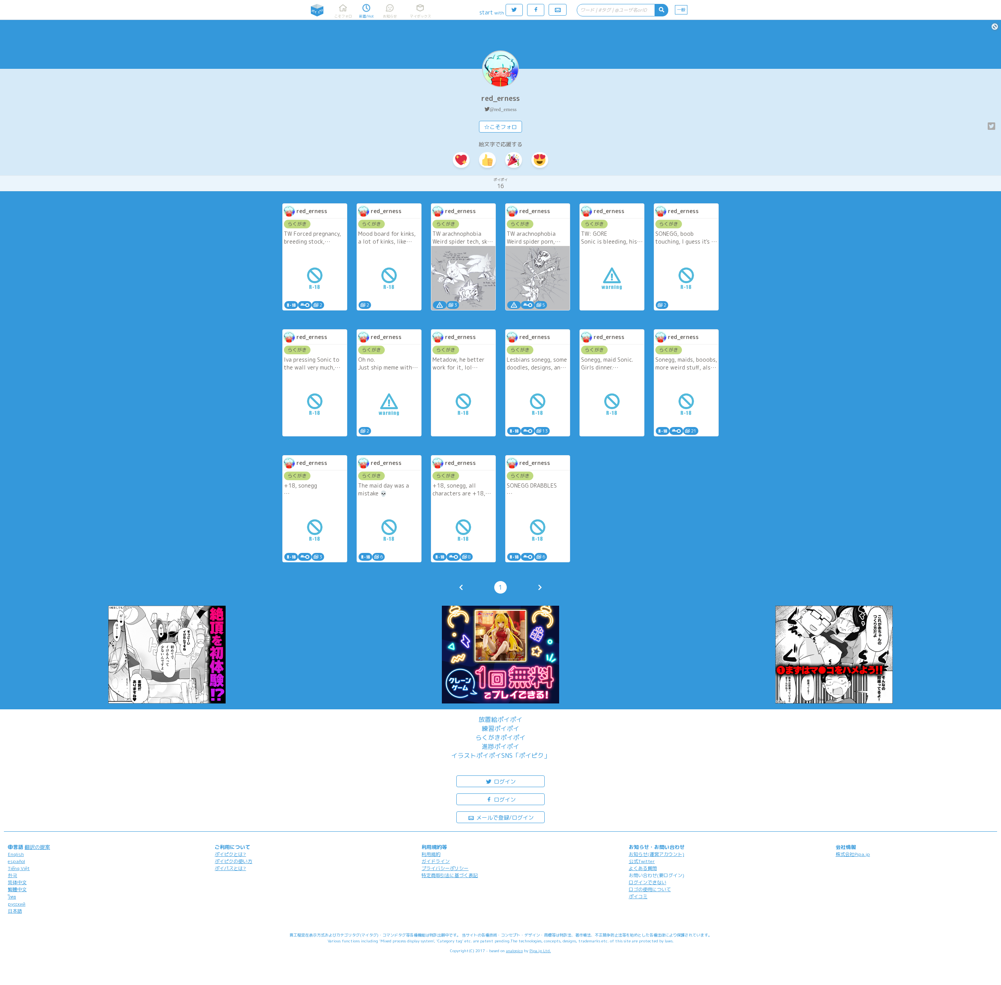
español (16, 861)
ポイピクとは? (230, 854)
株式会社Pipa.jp (853, 854)
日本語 (15, 911)
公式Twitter (642, 861)
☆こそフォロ (500, 127)
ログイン (504, 781)
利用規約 (431, 854)
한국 (12, 875)
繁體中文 (17, 889)
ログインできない (647, 882)
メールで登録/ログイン (504, 817)
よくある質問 (643, 868)
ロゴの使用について (650, 889)
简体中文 (17, 882)
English (16, 854)
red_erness (500, 98)
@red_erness (503, 109)
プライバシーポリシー (445, 868)
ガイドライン (436, 861)
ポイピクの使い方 (233, 861)
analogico (514, 950)
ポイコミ (638, 896)
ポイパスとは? (230, 868)
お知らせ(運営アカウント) (656, 854)
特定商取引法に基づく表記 (450, 875)
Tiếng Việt (19, 868)
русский (16, 904)
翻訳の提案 (37, 846)
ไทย (12, 896)
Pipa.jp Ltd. (540, 950)
